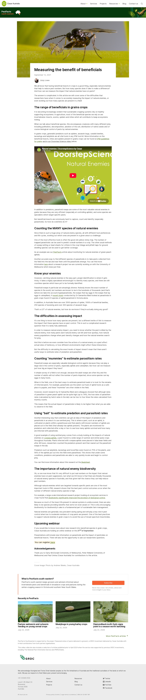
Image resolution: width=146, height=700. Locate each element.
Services (49, 682)
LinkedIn (108, 682)
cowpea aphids (50, 438)
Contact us (78, 685)
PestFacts (7, 12)
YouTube (108, 685)
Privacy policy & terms (53, 694)
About (48, 678)
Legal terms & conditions (68, 694)
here (46, 264)
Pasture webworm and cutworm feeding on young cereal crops (33, 625)
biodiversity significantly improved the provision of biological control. (76, 498)
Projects (49, 685)
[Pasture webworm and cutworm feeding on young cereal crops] (35, 611)
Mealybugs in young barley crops (71, 624)
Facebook (108, 688)
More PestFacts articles (116, 636)
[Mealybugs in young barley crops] (73, 611)
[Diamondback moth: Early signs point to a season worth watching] (110, 611)
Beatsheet (85, 462)
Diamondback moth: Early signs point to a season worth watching (109, 625)
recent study (58, 295)
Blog (76, 682)
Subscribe (108, 583)
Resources (78, 678)
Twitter (107, 678)
